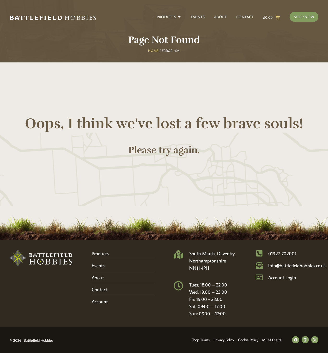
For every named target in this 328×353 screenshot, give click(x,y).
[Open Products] (179, 17)
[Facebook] (295, 339)
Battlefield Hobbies (38, 340)
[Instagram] (305, 339)
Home (153, 51)
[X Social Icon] (314, 339)
